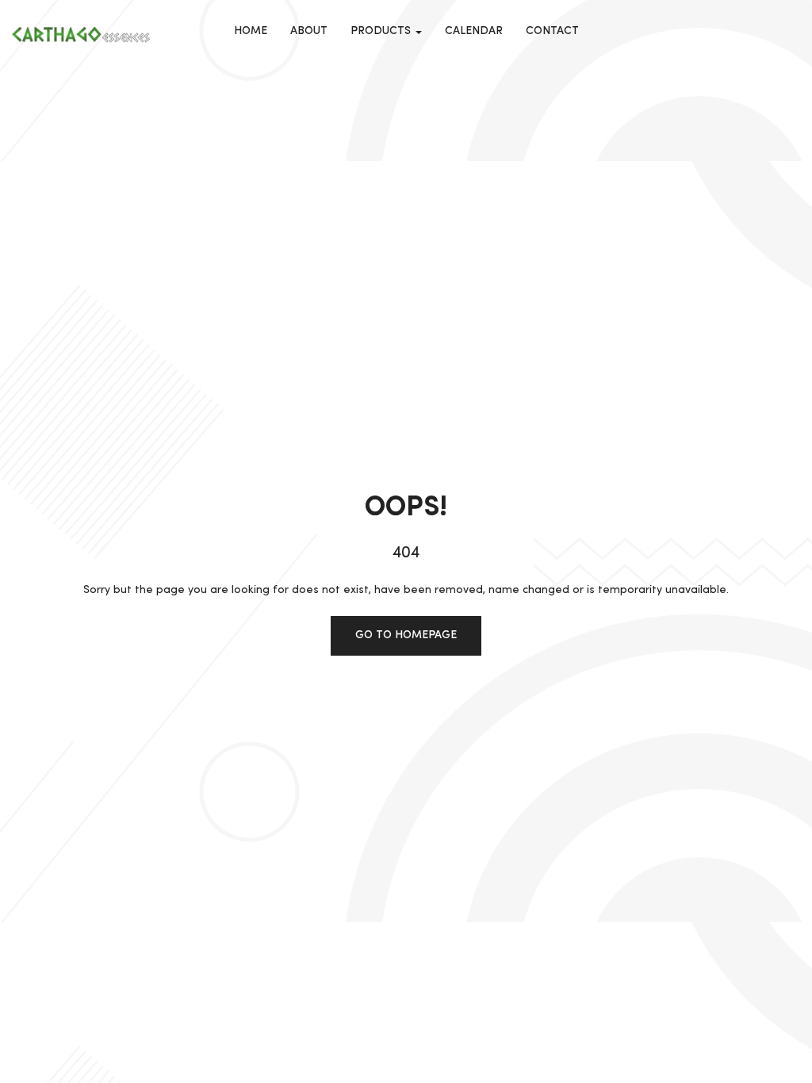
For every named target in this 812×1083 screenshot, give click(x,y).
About (308, 30)
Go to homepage (406, 635)
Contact (552, 30)
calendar (474, 30)
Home (250, 30)
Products (382, 30)
